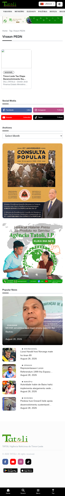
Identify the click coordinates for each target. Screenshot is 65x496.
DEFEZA (53, 11)
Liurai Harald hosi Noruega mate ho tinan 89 (36, 353)
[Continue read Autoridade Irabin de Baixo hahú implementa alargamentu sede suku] (9, 387)
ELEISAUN (31, 11)
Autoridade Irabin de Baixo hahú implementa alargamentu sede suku (36, 386)
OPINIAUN (28, 365)
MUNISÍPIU (19, 11)
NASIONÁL (9, 72)
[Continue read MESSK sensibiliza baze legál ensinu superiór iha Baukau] (32, 320)
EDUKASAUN (12, 325)
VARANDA (7, 11)
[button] (8, 492)
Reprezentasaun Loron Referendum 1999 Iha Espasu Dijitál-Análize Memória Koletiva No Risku (36, 370)
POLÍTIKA (42, 11)
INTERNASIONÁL (30, 349)
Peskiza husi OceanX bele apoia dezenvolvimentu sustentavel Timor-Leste (36, 403)
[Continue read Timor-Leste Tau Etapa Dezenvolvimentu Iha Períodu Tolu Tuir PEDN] (16, 58)
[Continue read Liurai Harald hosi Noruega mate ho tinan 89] (9, 354)
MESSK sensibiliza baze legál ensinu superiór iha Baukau (30, 330)
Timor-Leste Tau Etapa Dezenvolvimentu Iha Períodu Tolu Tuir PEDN (15, 78)
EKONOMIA (28, 398)
